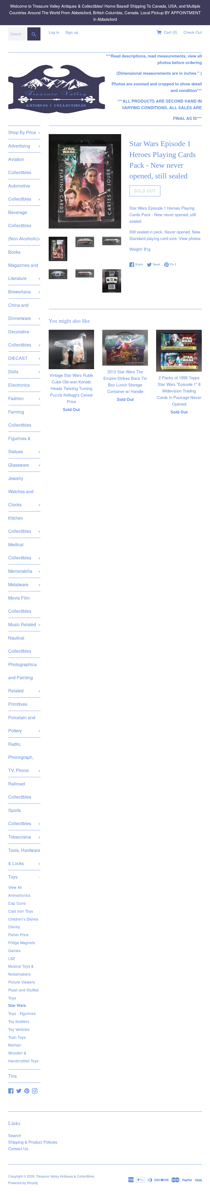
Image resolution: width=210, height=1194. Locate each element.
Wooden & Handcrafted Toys (23, 1056)
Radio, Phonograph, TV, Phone (24, 757)
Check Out (192, 32)
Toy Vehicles (19, 1029)
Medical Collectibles (24, 551)
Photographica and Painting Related (24, 677)
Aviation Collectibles (19, 165)
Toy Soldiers (18, 1021)
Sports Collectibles (24, 816)
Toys (24, 877)
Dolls (24, 371)
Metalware (24, 584)
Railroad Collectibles (19, 790)
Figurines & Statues (24, 445)
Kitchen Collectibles (24, 524)
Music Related (24, 624)
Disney (14, 926)
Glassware (24, 465)
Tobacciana (24, 837)
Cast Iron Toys (20, 911)
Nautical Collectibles (19, 644)
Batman (14, 1045)
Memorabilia (24, 571)
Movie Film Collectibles (19, 604)
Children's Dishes (23, 919)
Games (14, 950)
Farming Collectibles (19, 418)
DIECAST (24, 358)
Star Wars (17, 1005)
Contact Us (18, 1148)
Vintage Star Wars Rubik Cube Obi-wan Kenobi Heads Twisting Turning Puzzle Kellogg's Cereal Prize (71, 388)
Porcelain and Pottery (24, 724)
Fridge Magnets (21, 942)
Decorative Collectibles (24, 338)
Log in (54, 32)
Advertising (24, 146)
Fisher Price (18, 934)
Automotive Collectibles (24, 192)
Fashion (24, 398)
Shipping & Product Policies (32, 1142)
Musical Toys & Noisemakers (21, 970)
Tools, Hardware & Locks (24, 856)
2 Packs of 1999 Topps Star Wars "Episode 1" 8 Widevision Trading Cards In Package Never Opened (179, 391)
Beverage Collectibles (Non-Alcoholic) (24, 225)
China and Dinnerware (24, 311)
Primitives (17, 704)
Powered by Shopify (23, 1182)
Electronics (19, 385)
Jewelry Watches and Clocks (24, 491)
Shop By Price (24, 132)
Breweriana (24, 291)
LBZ (11, 958)
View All (15, 887)
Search (14, 1135)
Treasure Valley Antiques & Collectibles (65, 1176)
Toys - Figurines (22, 1013)
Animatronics (19, 895)
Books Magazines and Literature (24, 265)
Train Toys (17, 1037)
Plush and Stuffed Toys (23, 994)
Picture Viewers (21, 982)
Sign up (71, 32)
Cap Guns (17, 903)
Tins (12, 1076)
